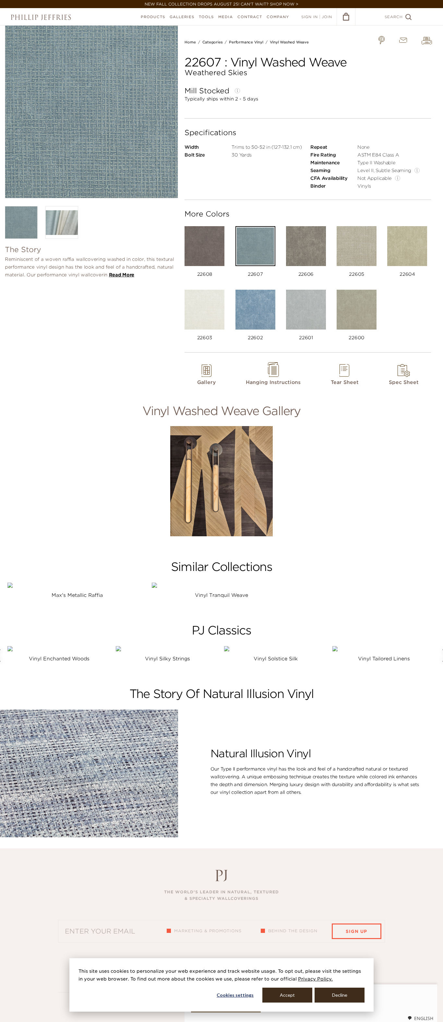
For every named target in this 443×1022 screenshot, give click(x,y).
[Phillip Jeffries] (41, 17)
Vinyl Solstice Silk (276, 659)
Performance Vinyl (246, 42)
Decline (339, 995)
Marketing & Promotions (208, 931)
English (423, 1018)
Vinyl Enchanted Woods (59, 659)
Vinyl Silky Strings (167, 659)
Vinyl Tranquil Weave (221, 595)
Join (327, 17)
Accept (287, 995)
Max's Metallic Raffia (77, 595)
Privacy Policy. (315, 978)
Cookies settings (235, 995)
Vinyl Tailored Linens (384, 659)
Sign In (309, 17)
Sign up (356, 931)
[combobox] (420, 1018)
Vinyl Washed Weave (289, 42)
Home (190, 42)
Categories (212, 42)
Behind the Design (292, 931)
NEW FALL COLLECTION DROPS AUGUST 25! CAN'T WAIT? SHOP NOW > (221, 4)
